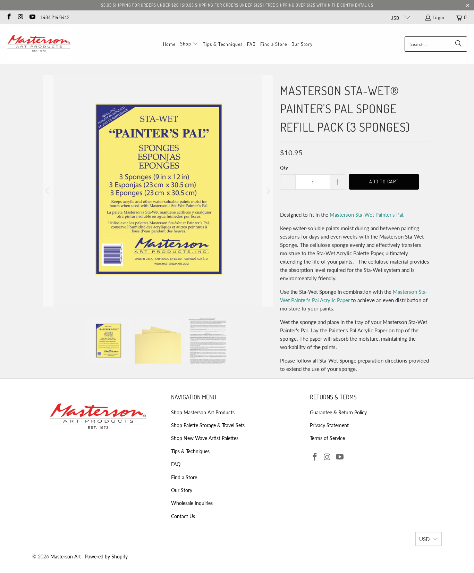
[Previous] (47, 191)
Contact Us (183, 516)
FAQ (175, 464)
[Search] (458, 44)
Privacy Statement (329, 425)
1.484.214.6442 (55, 17)
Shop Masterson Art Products (203, 412)
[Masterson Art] (39, 44)
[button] (189, 44)
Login (439, 17)
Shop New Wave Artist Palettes (204, 438)
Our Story (181, 490)
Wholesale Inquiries (192, 503)
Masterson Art (66, 556)
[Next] (267, 191)
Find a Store (184, 477)
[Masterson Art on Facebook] (8, 17)
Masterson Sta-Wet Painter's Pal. (367, 214)
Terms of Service (327, 438)
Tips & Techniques (190, 451)
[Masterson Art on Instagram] (20, 17)
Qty (284, 168)
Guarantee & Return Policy (338, 412)
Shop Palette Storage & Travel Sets (208, 425)
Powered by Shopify (106, 556)
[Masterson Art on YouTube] (31, 17)
